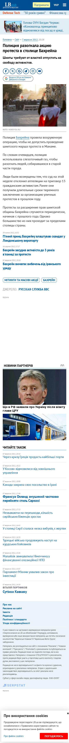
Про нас (7, 604)
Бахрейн (49, 280)
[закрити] (68, 713)
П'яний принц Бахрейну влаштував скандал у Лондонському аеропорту (34, 238)
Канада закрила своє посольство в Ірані (30, 485)
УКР (56, 5)
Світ (17, 39)
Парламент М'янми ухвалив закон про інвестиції (28, 574)
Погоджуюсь (54, 736)
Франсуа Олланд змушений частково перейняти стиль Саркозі (31, 498)
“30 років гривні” (35, 13)
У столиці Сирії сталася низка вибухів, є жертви (34, 528)
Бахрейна (22, 137)
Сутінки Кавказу (15, 591)
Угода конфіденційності (16, 623)
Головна (7, 39)
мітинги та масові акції (21, 280)
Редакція (8, 615)
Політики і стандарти (15, 619)
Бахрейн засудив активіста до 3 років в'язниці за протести (29, 252)
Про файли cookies (13, 736)
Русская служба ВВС (34, 289)
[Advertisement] (34, 325)
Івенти (6, 612)
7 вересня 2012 (30, 39)
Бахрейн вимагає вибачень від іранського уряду (32, 266)
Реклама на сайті (12, 608)
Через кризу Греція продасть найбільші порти (33, 457)
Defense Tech (11, 13)
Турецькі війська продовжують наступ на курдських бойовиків (30, 542)
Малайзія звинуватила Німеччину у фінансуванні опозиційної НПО (26, 558)
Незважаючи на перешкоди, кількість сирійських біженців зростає (27, 515)
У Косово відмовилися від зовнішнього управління (29, 471)
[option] (34, 26)
